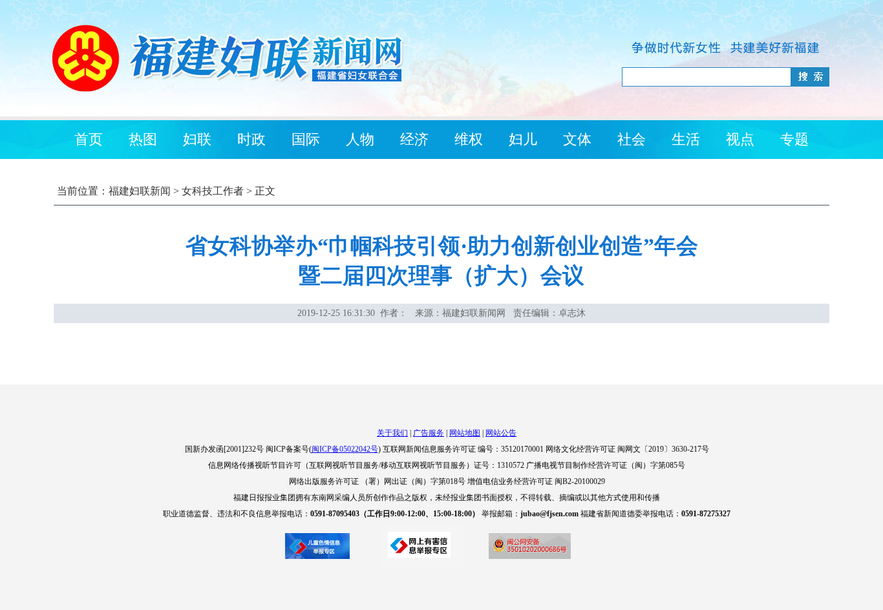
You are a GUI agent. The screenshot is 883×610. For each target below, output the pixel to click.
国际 (306, 139)
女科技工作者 (213, 190)
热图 (143, 139)
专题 (794, 139)
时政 (251, 139)
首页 (88, 139)
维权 (468, 139)
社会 (631, 139)
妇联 (197, 139)
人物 (360, 139)
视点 (740, 139)
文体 (577, 139)
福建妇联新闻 (140, 190)
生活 (686, 139)
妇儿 (523, 139)
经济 (414, 139)
